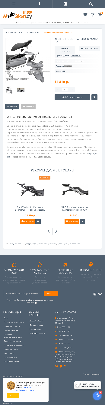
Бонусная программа (12, 341)
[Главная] (6, 32)
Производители (10, 357)
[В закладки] (94, 97)
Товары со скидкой (11, 361)
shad (23, 244)
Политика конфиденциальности (13, 335)
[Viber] (65, 366)
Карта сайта (9, 353)
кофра (28, 244)
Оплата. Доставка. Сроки (14, 322)
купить (60, 244)
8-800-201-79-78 (63, 331)
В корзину (29, 221)
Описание (12, 106)
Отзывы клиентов (11, 330)
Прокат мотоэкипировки (14, 345)
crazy (12, 244)
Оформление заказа (12, 326)
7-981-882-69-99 (63, 327)
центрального (75, 244)
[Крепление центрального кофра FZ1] (27, 60)
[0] (100, 15)
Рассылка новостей (37, 333)
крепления (52, 244)
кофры (34, 244)
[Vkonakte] (99, 293)
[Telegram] (61, 366)
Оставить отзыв (89, 48)
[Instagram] (94, 293)
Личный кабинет (36, 321)
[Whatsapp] (56, 366)
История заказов (36, 325)
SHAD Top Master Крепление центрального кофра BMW (74, 208)
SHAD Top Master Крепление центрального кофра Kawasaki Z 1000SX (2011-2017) (30, 208)
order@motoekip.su (65, 335)
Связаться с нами (11, 349)
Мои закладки (35, 329)
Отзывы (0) (28, 106)
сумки (65, 244)
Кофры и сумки (16, 32)
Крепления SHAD (32, 32)
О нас (6, 318)
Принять (13, 396)
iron (19, 244)
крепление (42, 244)
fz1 (16, 244)
